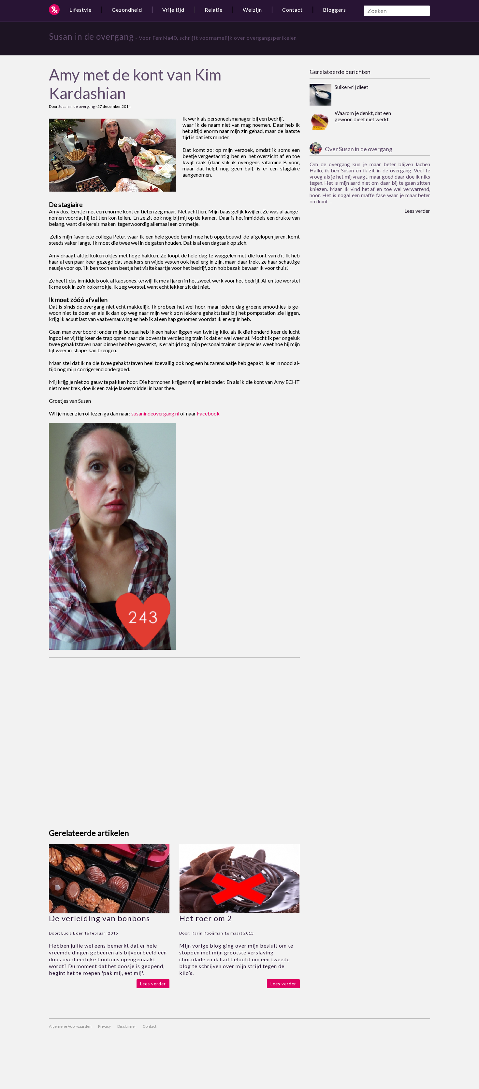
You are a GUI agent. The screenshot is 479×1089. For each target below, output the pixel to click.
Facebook (208, 413)
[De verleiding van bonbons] (109, 911)
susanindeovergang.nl (155, 413)
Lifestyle (80, 10)
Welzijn (252, 10)
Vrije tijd (173, 10)
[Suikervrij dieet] (320, 95)
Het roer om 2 (205, 918)
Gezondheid (127, 10)
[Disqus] (174, 739)
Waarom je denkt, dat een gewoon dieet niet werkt (363, 116)
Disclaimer (126, 1026)
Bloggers (334, 10)
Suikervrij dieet (351, 87)
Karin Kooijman (207, 933)
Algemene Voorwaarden (70, 1026)
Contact (292, 10)
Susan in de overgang (91, 36)
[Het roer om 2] (239, 911)
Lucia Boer (72, 933)
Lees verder (153, 983)
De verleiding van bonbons (99, 918)
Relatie (214, 10)
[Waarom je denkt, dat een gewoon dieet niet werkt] (320, 121)
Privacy (104, 1026)
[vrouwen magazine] (54, 9)
